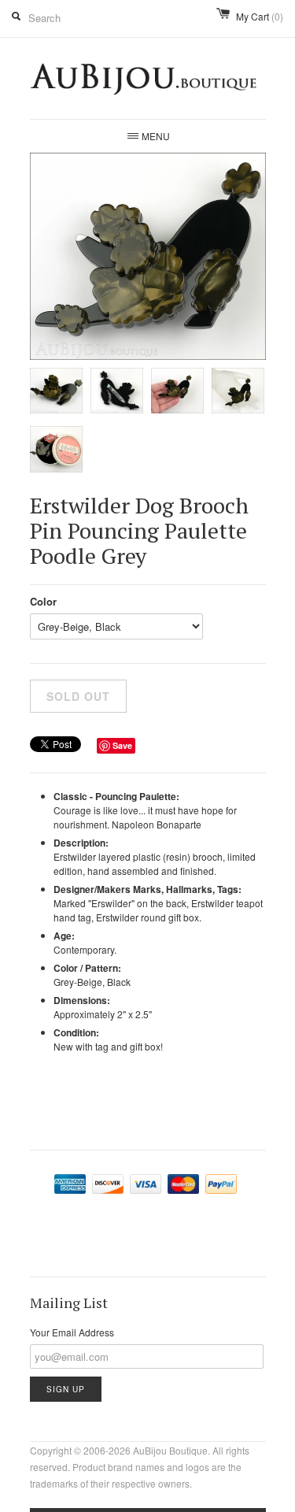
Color (43, 601)
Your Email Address (72, 1332)
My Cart (259, 16)
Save (122, 745)
